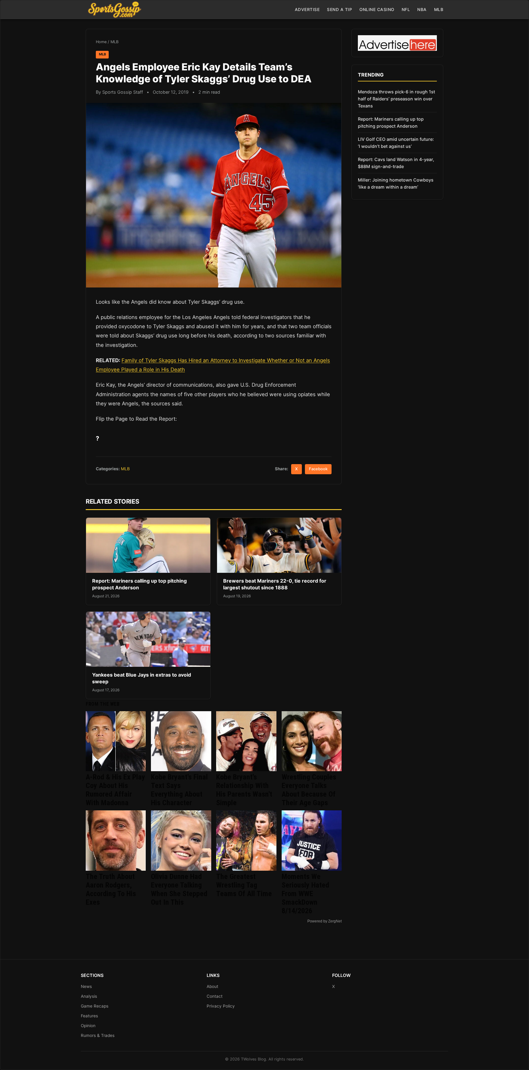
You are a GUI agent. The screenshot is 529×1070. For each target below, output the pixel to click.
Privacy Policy (221, 1006)
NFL (406, 9)
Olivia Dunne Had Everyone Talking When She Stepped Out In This (179, 889)
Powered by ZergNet (324, 921)
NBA (422, 9)
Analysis (89, 996)
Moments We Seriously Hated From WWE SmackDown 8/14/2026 (305, 893)
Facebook (318, 469)
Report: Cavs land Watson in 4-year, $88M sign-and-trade (396, 163)
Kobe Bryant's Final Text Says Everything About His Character (179, 790)
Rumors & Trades (97, 1035)
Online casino (376, 9)
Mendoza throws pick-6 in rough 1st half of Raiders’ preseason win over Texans (396, 98)
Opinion (88, 1025)
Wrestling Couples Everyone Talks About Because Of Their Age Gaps (309, 790)
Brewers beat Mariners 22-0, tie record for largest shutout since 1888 (274, 584)
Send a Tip (339, 9)
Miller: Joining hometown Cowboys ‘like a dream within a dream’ (395, 183)
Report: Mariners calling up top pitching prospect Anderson (391, 122)
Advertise (307, 9)
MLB (439, 9)
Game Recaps (94, 1006)
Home (101, 41)
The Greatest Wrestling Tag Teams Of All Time (244, 885)
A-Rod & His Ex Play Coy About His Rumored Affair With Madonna (115, 790)
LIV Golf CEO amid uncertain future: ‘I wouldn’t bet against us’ (396, 143)
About (212, 986)
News (86, 986)
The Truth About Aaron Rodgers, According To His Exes (111, 889)
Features (89, 1015)
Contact (215, 996)
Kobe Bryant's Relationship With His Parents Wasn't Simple (244, 790)
